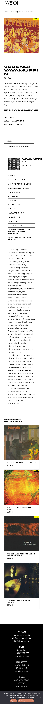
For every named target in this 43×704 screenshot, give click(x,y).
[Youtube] (26, 166)
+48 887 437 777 (21, 653)
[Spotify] (23, 166)
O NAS (22, 677)
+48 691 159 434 (21, 668)
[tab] (9, 141)
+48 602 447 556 (21, 665)
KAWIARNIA (21, 686)
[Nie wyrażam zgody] (40, 697)
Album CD (18, 121)
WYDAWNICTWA (21, 680)
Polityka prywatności (26, 701)
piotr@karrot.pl (21, 671)
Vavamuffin (15, 124)
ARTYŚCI (21, 683)
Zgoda (13, 701)
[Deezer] (30, 166)
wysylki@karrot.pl (21, 656)
